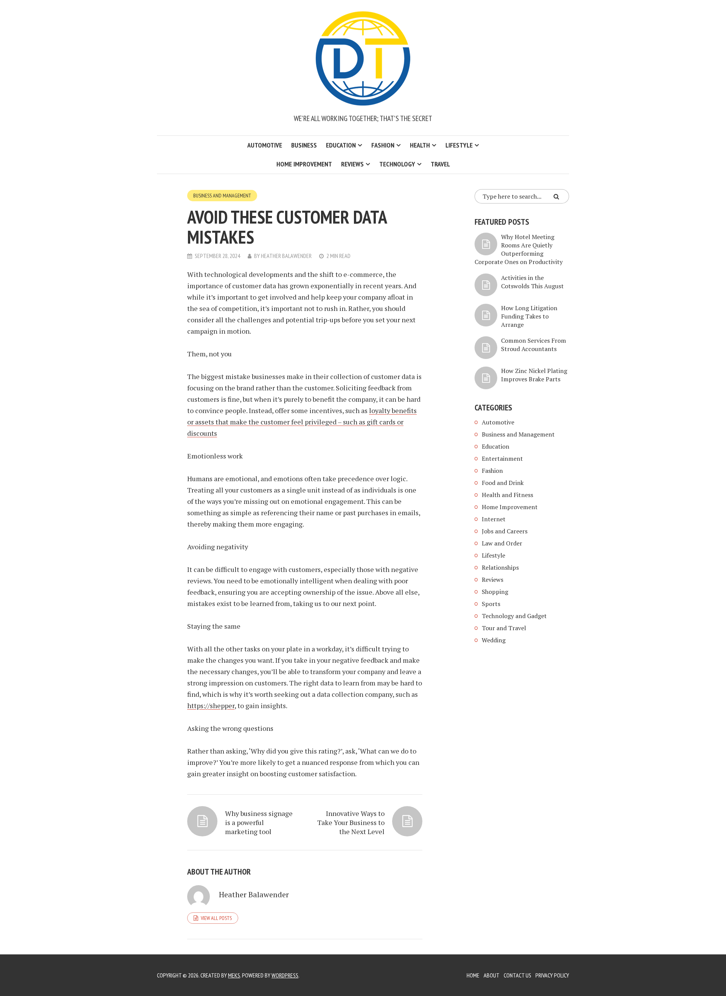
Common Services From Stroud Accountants (533, 344)
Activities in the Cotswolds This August (532, 281)
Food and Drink (503, 483)
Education (341, 145)
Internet (494, 519)
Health (420, 145)
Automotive (264, 145)
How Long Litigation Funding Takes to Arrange (529, 316)
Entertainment (502, 458)
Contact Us (517, 975)
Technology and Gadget (514, 616)
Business (304, 145)
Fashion (382, 145)
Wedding (494, 640)
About (492, 975)
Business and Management (222, 195)
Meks (234, 975)
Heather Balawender (286, 255)
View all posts (216, 918)
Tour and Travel (504, 628)
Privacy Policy (552, 975)
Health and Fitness (507, 495)
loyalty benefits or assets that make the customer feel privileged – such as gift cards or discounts (302, 422)
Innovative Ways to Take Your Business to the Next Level (351, 822)
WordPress (284, 975)
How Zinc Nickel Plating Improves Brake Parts (534, 375)
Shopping (495, 591)
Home (473, 975)
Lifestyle (459, 145)
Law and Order (502, 543)
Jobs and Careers (504, 531)
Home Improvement (304, 164)
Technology (397, 164)
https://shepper (210, 705)
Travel (440, 164)
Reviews (352, 164)
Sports (491, 604)
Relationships (500, 567)
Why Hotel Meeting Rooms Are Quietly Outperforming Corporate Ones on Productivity (519, 249)
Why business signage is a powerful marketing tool (259, 822)
